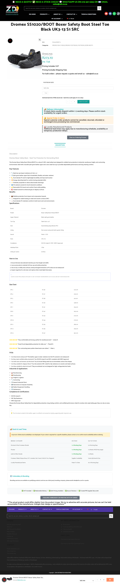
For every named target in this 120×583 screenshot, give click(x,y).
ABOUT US (57, 14)
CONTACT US (71, 14)
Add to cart (83, 102)
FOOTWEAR (81, 45)
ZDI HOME (32, 14)
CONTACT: (10, 545)
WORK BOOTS (89, 45)
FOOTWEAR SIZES (48, 82)
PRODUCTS (43, 14)
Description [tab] (60, 145)
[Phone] (118, 13)
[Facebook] (110, 13)
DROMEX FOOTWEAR (71, 45)
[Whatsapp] (114, 13)
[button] (39, 39)
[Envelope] (106, 13)
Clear (46, 93)
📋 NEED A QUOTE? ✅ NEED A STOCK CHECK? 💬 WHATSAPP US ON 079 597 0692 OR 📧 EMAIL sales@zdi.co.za (60, 3)
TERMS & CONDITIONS (88, 14)
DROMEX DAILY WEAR (58, 45)
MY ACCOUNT (56, 19)
